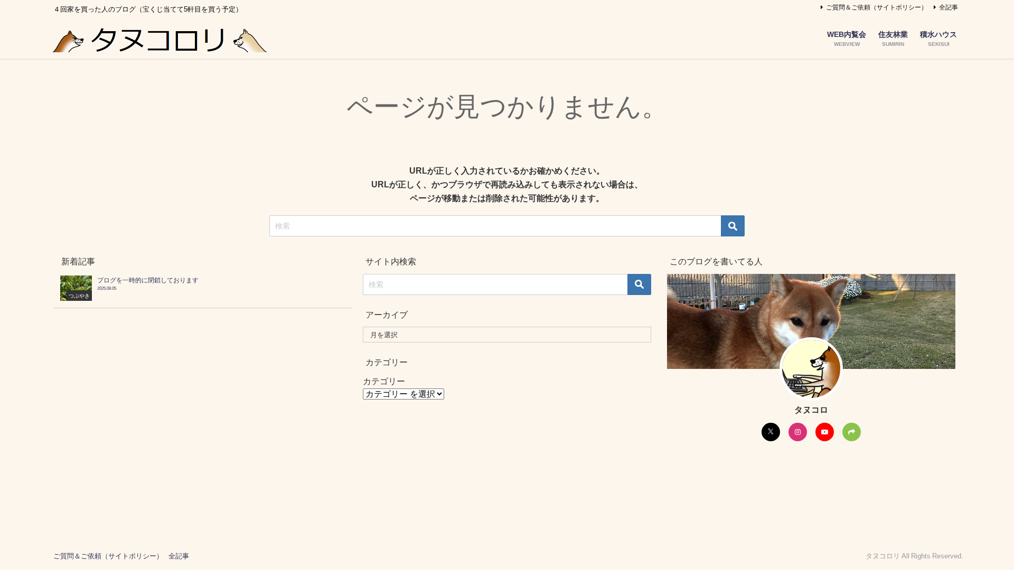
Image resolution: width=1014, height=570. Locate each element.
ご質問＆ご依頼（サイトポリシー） (876, 7)
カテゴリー (384, 381)
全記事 (948, 7)
